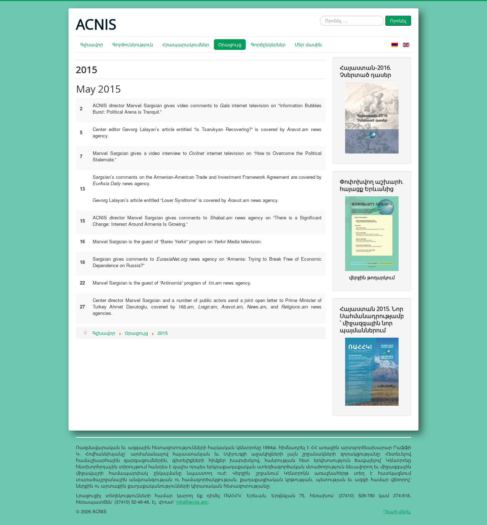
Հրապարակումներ (185, 44)
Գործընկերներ (268, 44)
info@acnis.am (191, 501)
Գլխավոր (91, 44)
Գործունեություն (132, 44)
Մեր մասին (308, 44)
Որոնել (398, 20)
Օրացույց (229, 44)
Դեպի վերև (397, 511)
